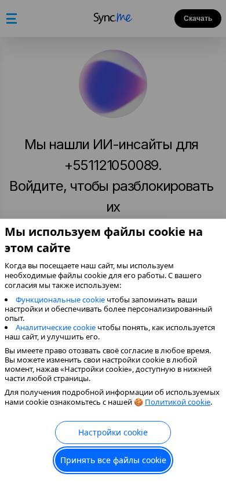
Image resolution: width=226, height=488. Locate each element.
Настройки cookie (113, 432)
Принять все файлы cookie (113, 459)
